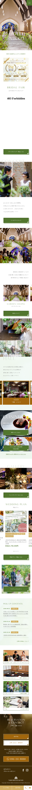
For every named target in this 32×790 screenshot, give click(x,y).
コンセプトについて (16, 220)
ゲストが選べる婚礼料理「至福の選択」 (16, 448)
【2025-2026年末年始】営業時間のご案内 (14, 635)
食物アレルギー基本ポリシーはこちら (16, 454)
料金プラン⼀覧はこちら (16, 557)
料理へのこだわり (15, 432)
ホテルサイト (7, 769)
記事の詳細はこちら (22, 641)
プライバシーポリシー (9, 771)
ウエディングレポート (16, 589)
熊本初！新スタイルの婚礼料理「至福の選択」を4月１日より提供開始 (15, 625)
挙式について (16, 313)
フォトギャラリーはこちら (16, 495)
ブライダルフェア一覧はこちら (16, 151)
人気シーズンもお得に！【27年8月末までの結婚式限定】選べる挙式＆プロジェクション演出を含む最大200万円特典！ (15, 613)
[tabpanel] (16, 529)
